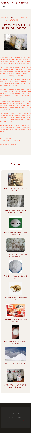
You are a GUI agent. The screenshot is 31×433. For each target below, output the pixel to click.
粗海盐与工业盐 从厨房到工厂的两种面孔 (15, 363)
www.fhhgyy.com (18, 420)
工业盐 (24, 420)
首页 (8, 18)
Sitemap (15, 425)
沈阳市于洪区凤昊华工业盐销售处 (12, 423)
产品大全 (13, 18)
